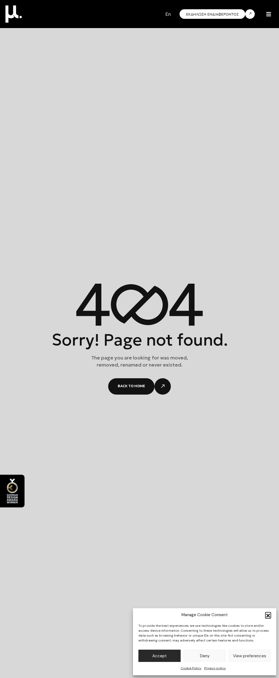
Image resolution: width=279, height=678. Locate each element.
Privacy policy (215, 668)
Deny (205, 656)
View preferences (249, 656)
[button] (268, 615)
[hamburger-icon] (269, 14)
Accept (159, 656)
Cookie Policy (191, 668)
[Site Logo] (13, 13)
